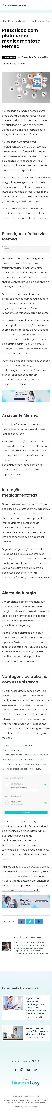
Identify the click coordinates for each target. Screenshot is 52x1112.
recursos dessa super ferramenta (21, 890)
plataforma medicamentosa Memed (19, 144)
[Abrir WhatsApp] (44, 1104)
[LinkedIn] (35, 1070)
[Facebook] (15, 1069)
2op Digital (33, 1107)
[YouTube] (28, 1070)
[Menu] (46, 5)
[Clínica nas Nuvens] (13, 5)
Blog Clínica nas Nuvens (14, 21)
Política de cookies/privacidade (26, 1096)
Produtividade (36, 21)
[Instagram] (21, 1069)
